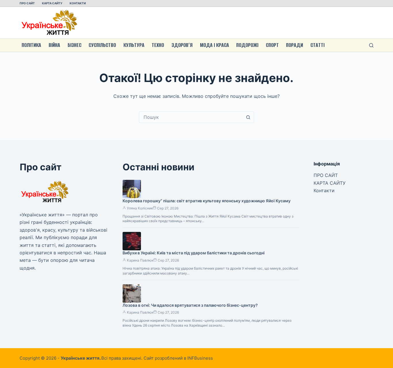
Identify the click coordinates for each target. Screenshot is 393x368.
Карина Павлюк (140, 260)
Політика (31, 45)
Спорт (272, 45)
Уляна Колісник (140, 208)
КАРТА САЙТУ (52, 3)
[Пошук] (371, 45)
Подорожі (247, 45)
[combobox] (191, 117)
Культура (133, 45)
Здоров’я (181, 45)
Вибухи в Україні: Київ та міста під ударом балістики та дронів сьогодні (194, 252)
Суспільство (102, 45)
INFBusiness (200, 358)
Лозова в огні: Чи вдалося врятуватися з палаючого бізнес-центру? (190, 305)
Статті (317, 45)
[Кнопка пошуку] (248, 117)
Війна (54, 45)
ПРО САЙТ (27, 3)
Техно (158, 45)
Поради (294, 45)
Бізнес (74, 45)
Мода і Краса (214, 45)
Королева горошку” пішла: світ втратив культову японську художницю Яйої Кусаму (207, 200)
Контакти (78, 3)
